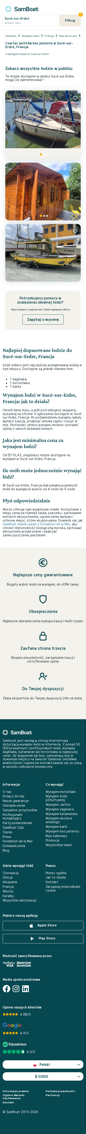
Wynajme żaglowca (60, 809)
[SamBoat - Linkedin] (25, 989)
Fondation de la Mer (18, 841)
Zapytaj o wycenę (43, 319)
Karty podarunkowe (17, 823)
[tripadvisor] (15, 1044)
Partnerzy (53, 1094)
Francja (8, 886)
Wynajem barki (56, 826)
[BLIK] (43, 191)
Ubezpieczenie (14, 805)
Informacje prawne (16, 1091)
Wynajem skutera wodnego (59, 820)
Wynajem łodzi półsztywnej (56, 798)
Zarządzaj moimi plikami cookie (63, 888)
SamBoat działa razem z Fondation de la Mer (36, 524)
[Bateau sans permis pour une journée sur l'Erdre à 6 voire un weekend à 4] (43, 124)
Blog (6, 850)
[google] (12, 1025)
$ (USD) (41, 1076)
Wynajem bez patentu (62, 831)
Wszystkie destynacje (19, 900)
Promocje (53, 840)
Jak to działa (56, 877)
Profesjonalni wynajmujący (12, 816)
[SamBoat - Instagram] (16, 989)
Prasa (7, 837)
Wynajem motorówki (61, 792)
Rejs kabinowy (56, 836)
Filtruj (73, 19)
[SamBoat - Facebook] (6, 989)
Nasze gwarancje (16, 801)
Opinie (7, 832)
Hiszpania (10, 882)
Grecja (8, 877)
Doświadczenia (14, 846)
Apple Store (47, 925)
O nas (7, 792)
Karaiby (8, 896)
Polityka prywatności (60, 1091)
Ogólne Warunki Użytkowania (13, 1096)
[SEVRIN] (43, 253)
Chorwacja (11, 873)
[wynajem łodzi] (21, 8)
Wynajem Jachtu (58, 804)
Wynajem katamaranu (62, 814)
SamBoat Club (13, 827)
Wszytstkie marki (59, 845)
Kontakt (52, 882)
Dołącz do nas (13, 796)
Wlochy (8, 891)
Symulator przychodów (20, 810)
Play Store (46, 938)
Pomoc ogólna (56, 873)
